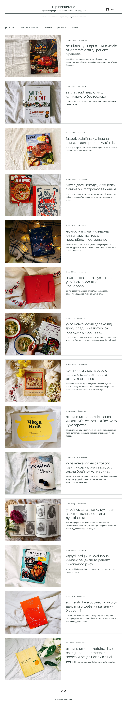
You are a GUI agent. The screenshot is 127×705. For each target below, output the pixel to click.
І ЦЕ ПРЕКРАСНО (63, 7)
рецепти (61, 27)
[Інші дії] (116, 40)
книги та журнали (28, 27)
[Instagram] (65, 691)
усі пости (10, 27)
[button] (118, 27)
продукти (47, 27)
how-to (74, 27)
